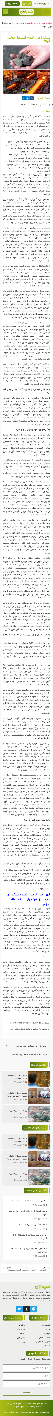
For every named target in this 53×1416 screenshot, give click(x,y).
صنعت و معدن (44, 1337)
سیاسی (47, 1333)
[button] (47, 11)
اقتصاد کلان (45, 1325)
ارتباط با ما (21, 1329)
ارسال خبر (21, 1337)
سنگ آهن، (15, 1029)
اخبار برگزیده (32, 23)
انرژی (48, 1329)
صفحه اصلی (46, 23)
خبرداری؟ (45, 111)
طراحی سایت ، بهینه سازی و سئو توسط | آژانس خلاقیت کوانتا (26, 1412)
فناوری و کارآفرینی (42, 1341)
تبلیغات (22, 1333)
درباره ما (22, 1325)
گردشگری (46, 1346)
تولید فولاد (26, 1029)
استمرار (35, 1029)
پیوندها (22, 1341)
